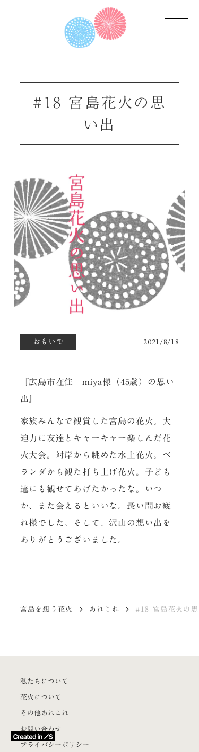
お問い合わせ (41, 729)
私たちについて (44, 681)
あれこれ (104, 609)
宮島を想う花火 (46, 609)
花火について (41, 697)
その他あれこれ (44, 713)
